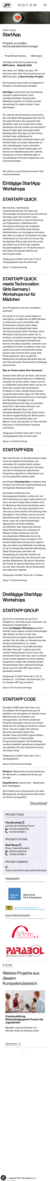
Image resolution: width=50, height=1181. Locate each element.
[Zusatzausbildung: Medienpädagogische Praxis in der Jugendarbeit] (25, 1001)
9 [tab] (37, 1047)
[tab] (36, 56)
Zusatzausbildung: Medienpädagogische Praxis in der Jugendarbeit (24, 1019)
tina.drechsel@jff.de (19, 828)
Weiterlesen (11, 1043)
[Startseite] (7, 5)
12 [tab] (23, 1051)
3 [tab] (13, 1047)
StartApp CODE (11, 707)
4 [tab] (17, 1047)
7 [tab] (29, 1047)
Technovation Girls (12, 375)
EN (35, 5)
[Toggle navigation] (45, 5)
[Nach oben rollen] (44, 1175)
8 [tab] (33, 1047)
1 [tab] (5, 1047)
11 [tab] (45, 1047)
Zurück (8, 965)
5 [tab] (21, 1047)
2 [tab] (9, 1047)
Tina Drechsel (13, 822)
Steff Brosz (12, 845)
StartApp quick (10, 217)
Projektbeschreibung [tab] (15, 55)
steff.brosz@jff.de (18, 851)
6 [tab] (25, 1047)
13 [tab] (27, 1051)
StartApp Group (23, 618)
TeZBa (21, 70)
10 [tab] (41, 1047)
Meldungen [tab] (36, 55)
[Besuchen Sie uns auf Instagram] (30, 5)
